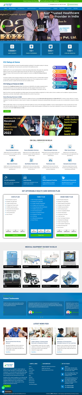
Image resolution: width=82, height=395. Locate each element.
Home (5, 8)
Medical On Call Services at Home (48, 366)
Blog (30, 375)
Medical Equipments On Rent (44, 8)
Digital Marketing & (67, 393)
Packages (55, 8)
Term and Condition (33, 384)
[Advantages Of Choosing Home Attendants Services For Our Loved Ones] (67, 336)
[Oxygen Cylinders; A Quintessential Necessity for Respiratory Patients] (41, 336)
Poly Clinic (76, 8)
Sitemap (30, 377)
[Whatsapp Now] (3, 387)
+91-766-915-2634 (69, 387)
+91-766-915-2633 (58, 4)
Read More (8, 352)
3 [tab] (42, 317)
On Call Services (21, 8)
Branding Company (75, 393)
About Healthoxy (12, 8)
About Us (31, 368)
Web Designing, (61, 393)
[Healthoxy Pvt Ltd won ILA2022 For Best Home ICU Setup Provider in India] (60, 125)
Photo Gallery (62, 8)
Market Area (31, 379)
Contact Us (69, 8)
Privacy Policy (31, 382)
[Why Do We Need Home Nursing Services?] (15, 336)
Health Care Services (31, 8)
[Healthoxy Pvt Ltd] (7, 4)
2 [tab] (40, 317)
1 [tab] (38, 317)
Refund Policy (32, 380)
